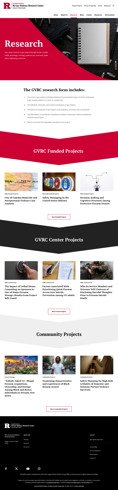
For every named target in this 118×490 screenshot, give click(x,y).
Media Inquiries (94, 454)
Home (56, 15)
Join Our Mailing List (95, 450)
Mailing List (107, 6)
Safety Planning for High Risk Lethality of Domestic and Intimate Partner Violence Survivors (96, 385)
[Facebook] (6, 468)
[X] (16, 468)
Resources (98, 15)
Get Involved (109, 15)
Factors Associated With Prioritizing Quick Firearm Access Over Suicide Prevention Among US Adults (58, 291)
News (82, 15)
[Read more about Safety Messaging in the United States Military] (59, 181)
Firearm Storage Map (90, 6)
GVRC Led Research (10, 282)
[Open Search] (113, 6)
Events (89, 15)
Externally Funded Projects (50, 194)
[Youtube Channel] (27, 469)
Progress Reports (77, 6)
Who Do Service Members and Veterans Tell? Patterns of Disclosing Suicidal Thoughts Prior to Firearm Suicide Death (96, 292)
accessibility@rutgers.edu (52, 482)
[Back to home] (17, 426)
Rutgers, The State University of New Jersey (53, 486)
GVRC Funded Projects (11, 194)
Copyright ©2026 (38, 486)
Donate (100, 6)
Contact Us (93, 458)
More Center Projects (59, 311)
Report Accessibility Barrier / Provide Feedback (78, 482)
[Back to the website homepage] (24, 6)
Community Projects (48, 377)
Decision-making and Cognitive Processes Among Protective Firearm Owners (95, 200)
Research (73, 15)
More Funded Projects (59, 217)
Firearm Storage (10, 377)
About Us (64, 15)
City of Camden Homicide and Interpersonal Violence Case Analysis (21, 200)
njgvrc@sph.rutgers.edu (96, 439)
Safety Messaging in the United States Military (55, 199)
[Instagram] (39, 468)
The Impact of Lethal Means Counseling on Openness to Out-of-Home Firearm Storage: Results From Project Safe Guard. (21, 292)
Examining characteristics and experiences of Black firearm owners (57, 383)
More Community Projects (59, 409)
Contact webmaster (79, 486)
